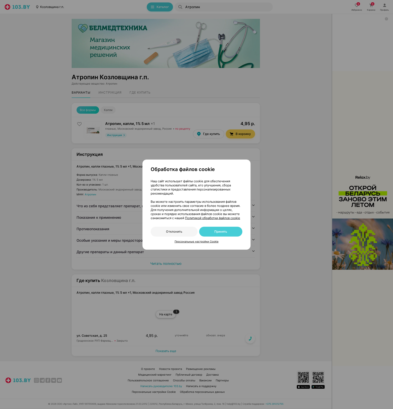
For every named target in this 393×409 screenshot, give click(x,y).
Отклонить (174, 231)
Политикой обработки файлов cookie (212, 218)
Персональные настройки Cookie (197, 241)
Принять (220, 231)
